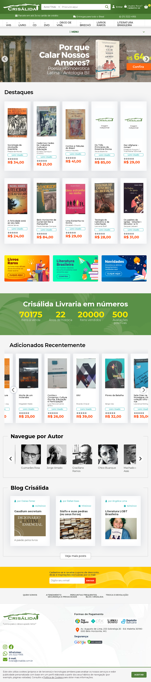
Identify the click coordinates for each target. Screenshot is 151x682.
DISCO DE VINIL (64, 24)
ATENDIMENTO (53, 595)
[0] (146, 7)
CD (34, 25)
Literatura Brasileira (125, 24)
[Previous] (4, 59)
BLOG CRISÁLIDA (94, 597)
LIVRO (22, 25)
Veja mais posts (75, 556)
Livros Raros (101, 24)
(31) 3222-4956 (128, 17)
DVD (47, 25)
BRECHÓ (85, 25)
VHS (8, 25)
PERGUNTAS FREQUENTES (83, 595)
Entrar (119, 7)
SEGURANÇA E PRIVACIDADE (62, 597)
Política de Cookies (53, 677)
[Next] (146, 59)
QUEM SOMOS (30, 595)
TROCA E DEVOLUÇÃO (117, 595)
